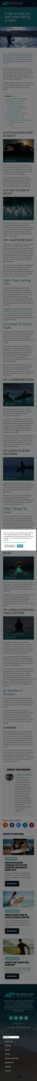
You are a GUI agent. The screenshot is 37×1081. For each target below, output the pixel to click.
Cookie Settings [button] (9, 546)
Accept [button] (20, 546)
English (7, 1037)
